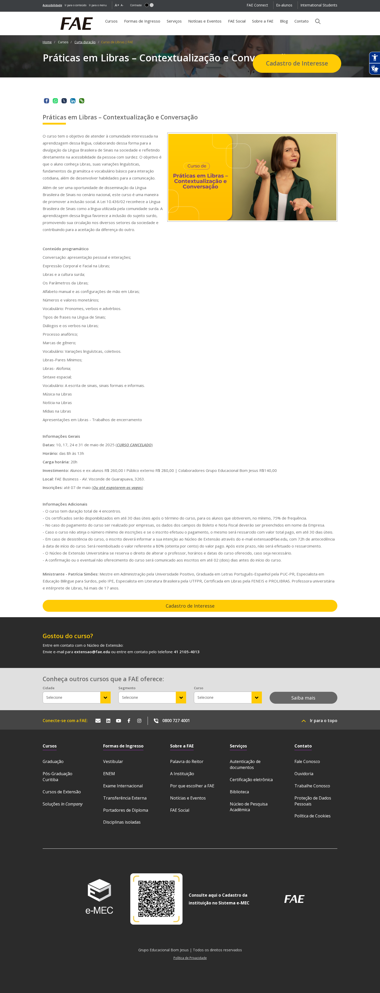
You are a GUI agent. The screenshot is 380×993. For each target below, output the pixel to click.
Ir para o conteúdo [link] (75, 5)
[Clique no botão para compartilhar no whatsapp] (55, 100)
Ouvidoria (303, 773)
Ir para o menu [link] (98, 5)
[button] (147, 5)
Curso (198, 688)
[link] (52, 5)
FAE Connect (257, 5)
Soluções (62, 804)
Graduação (53, 761)
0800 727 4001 (176, 720)
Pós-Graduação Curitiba (57, 776)
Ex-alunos (284, 5)
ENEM (109, 773)
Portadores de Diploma (125, 810)
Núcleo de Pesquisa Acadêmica (249, 807)
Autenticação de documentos (245, 764)
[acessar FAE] (294, 899)
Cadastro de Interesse (297, 63)
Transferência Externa (125, 798)
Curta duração (85, 42)
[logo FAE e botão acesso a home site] (43, 14)
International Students (318, 5)
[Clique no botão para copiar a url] (81, 100)
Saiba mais (303, 698)
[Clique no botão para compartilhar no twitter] (64, 100)
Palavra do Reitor (186, 761)
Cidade (49, 688)
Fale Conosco (307, 761)
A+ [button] (117, 5)
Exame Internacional (123, 786)
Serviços (174, 21)
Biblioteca (239, 792)
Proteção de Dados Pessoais (312, 801)
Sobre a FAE (262, 21)
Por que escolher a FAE (192, 786)
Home (47, 42)
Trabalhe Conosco (312, 786)
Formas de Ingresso (142, 21)
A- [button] (122, 5)
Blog (284, 21)
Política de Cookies (312, 816)
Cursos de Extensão (62, 792)
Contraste (136, 5)
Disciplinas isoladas (122, 822)
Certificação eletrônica (251, 779)
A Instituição (182, 773)
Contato (301, 21)
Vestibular (113, 761)
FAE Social (237, 21)
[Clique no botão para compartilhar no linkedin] (72, 100)
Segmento (126, 688)
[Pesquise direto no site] (316, 21)
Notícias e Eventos (205, 21)
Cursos (112, 23)
